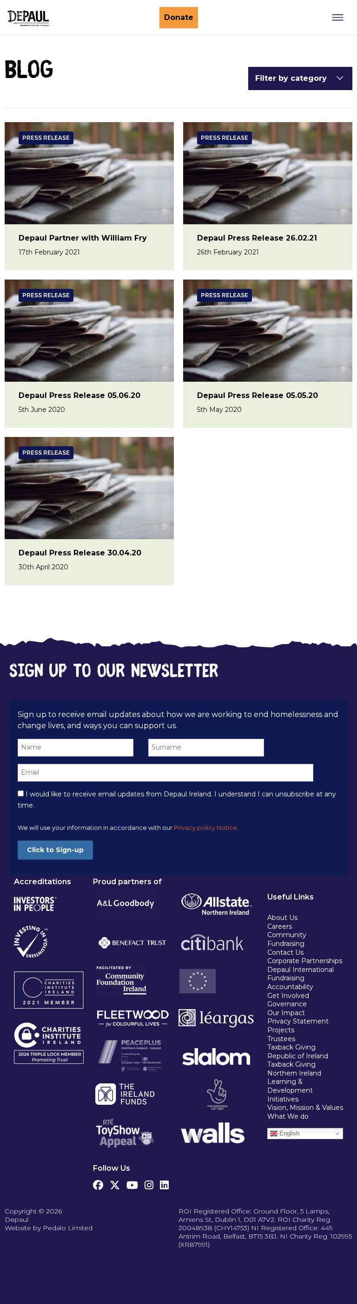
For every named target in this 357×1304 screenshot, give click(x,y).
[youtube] (132, 1183)
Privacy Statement (299, 1021)
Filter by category (291, 78)
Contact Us (285, 952)
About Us (282, 917)
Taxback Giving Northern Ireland (294, 1068)
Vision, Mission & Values (305, 1107)
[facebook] (98, 1183)
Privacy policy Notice (205, 827)
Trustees (281, 1039)
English (288, 1133)
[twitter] (115, 1183)
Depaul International (300, 969)
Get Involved (288, 995)
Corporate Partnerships (304, 961)
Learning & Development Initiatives (290, 1090)
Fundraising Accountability (290, 982)
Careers (279, 926)
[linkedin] (164, 1183)
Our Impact (286, 1013)
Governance (287, 1004)
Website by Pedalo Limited (49, 1228)
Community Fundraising (286, 939)
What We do (288, 1116)
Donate (178, 17)
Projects (280, 1030)
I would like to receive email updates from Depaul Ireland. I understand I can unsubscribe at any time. (177, 799)
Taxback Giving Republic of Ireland (297, 1051)
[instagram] (149, 1183)
